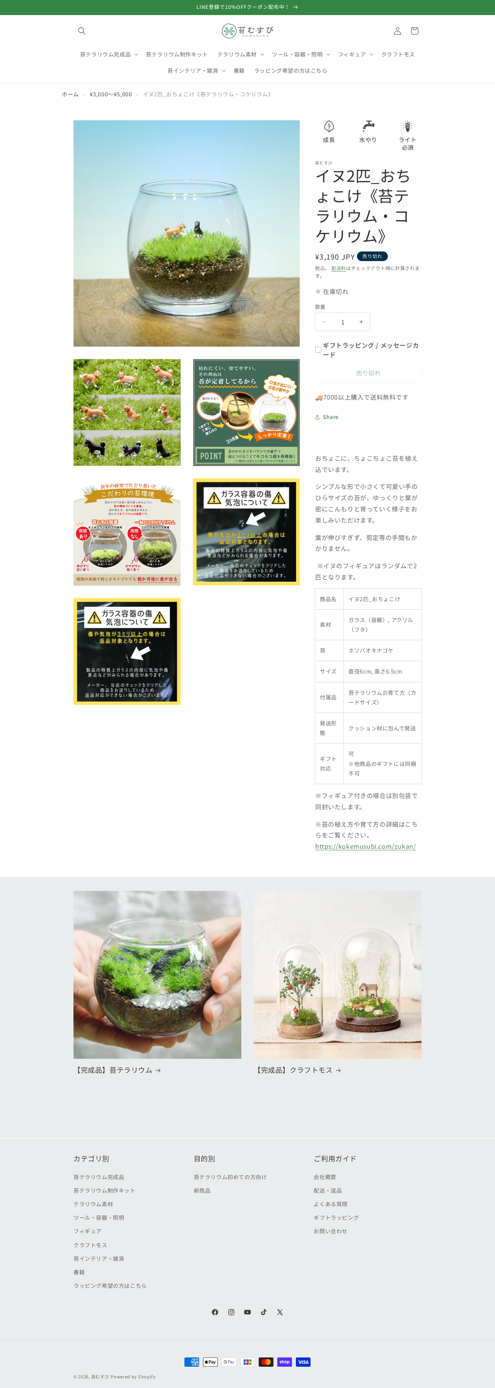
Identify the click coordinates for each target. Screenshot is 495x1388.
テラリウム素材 (93, 1203)
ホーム (70, 94)
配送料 (338, 268)
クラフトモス (90, 1244)
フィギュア (87, 1231)
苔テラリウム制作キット (104, 1190)
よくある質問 (331, 1203)
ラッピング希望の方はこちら (110, 1285)
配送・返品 (328, 1190)
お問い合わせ (331, 1231)
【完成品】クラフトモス (293, 1069)
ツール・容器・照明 (98, 1217)
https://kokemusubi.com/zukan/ (365, 846)
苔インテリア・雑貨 (98, 1258)
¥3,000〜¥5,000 (111, 94)
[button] (81, 30)
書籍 (79, 1271)
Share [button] (331, 417)
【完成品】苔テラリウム (113, 1069)
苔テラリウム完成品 (98, 1176)
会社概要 (325, 1176)
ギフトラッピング (336, 1217)
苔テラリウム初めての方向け (230, 1176)
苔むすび (100, 1376)
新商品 (202, 1190)
